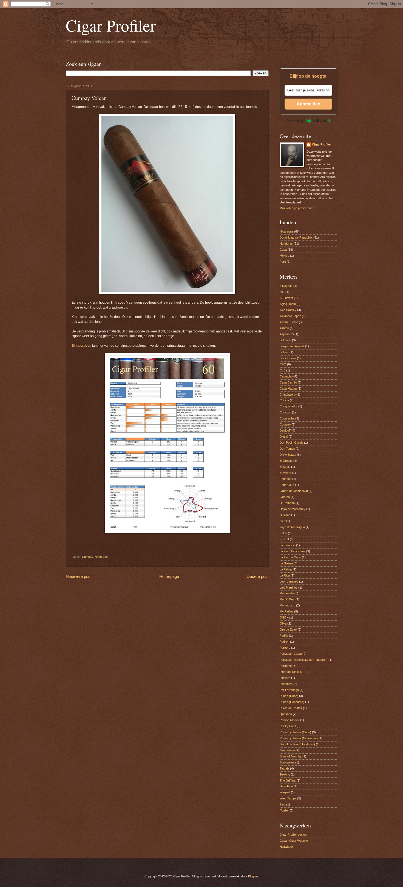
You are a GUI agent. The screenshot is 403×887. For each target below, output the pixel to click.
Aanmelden (308, 104)
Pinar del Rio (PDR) (293, 671)
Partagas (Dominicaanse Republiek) (304, 659)
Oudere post (257, 576)
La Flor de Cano (290, 557)
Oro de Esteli (288, 629)
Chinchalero (288, 394)
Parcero (285, 647)
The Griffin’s (288, 780)
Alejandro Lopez (290, 316)
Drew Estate (288, 454)
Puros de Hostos (291, 708)
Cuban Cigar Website (294, 840)
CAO (283, 364)
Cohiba (284, 400)
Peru (283, 261)
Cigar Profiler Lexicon (294, 834)
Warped (285, 792)
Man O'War (287, 599)
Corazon (285, 412)
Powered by (295, 121)
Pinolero (285, 677)
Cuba (283, 249)
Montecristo (287, 605)
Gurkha (285, 497)
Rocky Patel (288, 726)
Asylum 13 (287, 334)
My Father (286, 611)
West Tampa (288, 798)
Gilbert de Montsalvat (294, 491)
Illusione (285, 515)
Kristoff (284, 539)
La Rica (285, 575)
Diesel (284, 436)
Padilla (284, 635)
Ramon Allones (289, 720)
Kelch (283, 533)
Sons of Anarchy (291, 756)
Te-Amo (285, 774)
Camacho (286, 376)
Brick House (288, 358)
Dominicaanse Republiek (296, 237)
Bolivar (284, 352)
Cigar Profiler (111, 25)
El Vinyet (285, 472)
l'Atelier (284, 810)
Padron (284, 641)
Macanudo (287, 593)
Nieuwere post (79, 576)
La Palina (286, 569)
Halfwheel (286, 846)
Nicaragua (286, 231)
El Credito (286, 460)
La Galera (286, 563)
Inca (282, 521)
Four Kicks (287, 484)
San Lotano (287, 750)
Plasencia (286, 683)
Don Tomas (287, 448)
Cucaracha (287, 418)
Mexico (284, 255)
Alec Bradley (288, 310)
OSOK (284, 617)
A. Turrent (286, 298)
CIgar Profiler (321, 144)
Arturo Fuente (289, 322)
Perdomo (286, 665)
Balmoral (285, 340)
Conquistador (288, 406)
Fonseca (285, 478)
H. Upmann (287, 503)
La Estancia (287, 545)
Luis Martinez (288, 587)
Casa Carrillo (288, 382)
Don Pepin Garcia (291, 442)
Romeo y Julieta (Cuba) (295, 732)
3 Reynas (286, 285)
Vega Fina (286, 786)
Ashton (284, 328)
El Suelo (285, 466)
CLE (282, 370)
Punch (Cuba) (289, 696)
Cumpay (87, 556)
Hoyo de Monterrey (292, 509)
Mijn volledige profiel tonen (297, 208)
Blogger (253, 876)
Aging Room (288, 304)
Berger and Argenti (292, 346)
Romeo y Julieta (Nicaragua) (299, 738)
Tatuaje (284, 768)
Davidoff (285, 430)
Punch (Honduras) (292, 702)
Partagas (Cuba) (291, 653)
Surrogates (287, 762)
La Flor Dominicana (292, 551)
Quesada (286, 714)
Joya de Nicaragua (292, 527)
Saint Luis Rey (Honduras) (297, 744)
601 (282, 291)
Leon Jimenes (289, 581)
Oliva (283, 623)
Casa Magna (288, 388)
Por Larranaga (289, 690)
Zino (282, 804)
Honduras (101, 556)
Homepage (169, 576)
